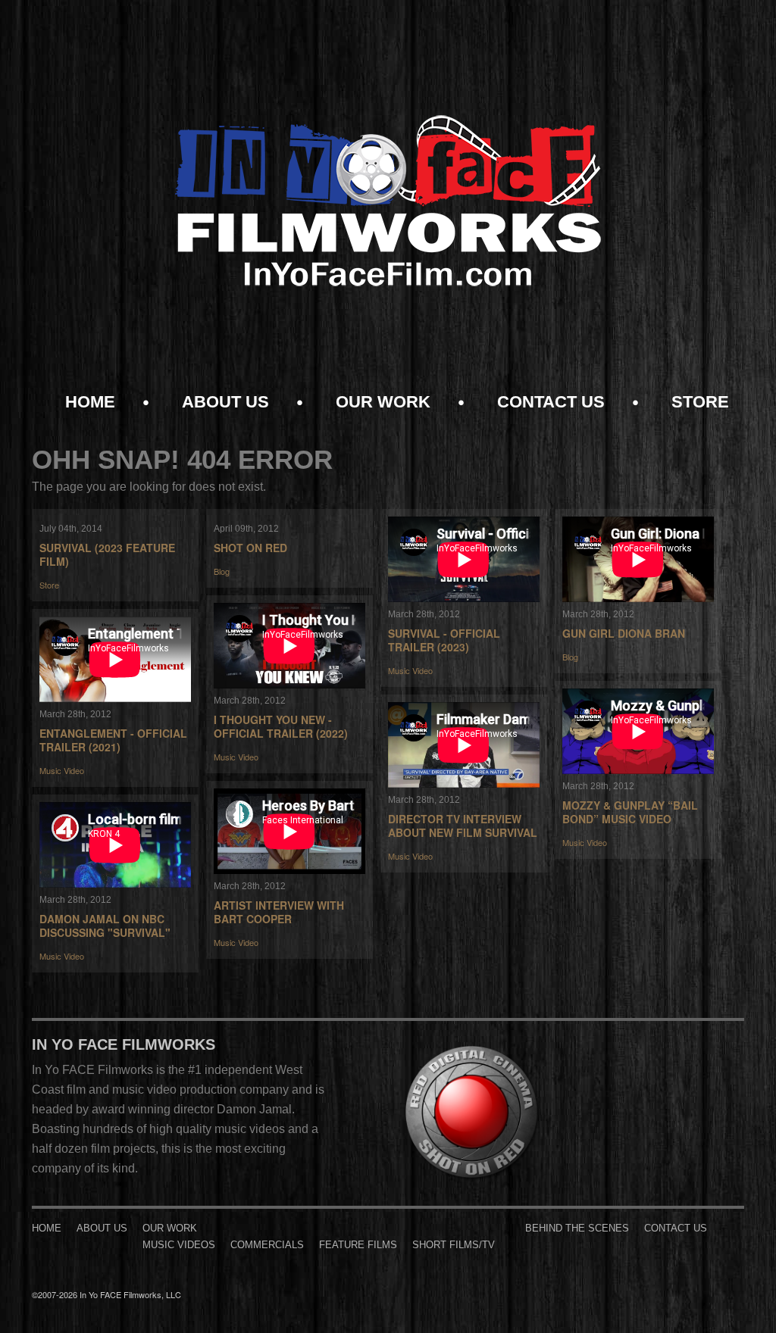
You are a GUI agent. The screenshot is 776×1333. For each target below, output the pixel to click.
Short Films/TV (453, 1244)
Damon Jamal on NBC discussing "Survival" (105, 925)
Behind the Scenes (577, 1228)
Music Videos (178, 1244)
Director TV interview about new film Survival (462, 825)
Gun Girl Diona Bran (623, 633)
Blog (222, 571)
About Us (225, 402)
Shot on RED (250, 547)
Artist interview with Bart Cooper (279, 912)
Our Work (383, 402)
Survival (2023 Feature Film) (107, 554)
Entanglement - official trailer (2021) (113, 740)
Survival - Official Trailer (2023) (444, 640)
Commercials (267, 1244)
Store (700, 402)
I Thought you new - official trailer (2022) (281, 726)
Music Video (410, 670)
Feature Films (358, 1244)
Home (90, 402)
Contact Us (551, 402)
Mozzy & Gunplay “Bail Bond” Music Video (630, 812)
